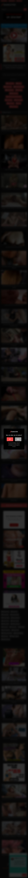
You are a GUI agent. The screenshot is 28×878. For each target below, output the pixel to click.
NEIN (18, 439)
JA (10, 439)
